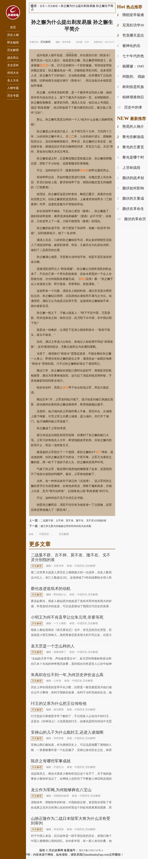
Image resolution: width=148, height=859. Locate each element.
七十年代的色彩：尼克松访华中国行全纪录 (131, 56)
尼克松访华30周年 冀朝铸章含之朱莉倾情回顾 (132, 25)
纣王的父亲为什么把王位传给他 (58, 703)
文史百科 (13, 65)
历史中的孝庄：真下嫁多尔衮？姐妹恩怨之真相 (131, 107)
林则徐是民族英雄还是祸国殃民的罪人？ (131, 87)
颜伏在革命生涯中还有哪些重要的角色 (131, 209)
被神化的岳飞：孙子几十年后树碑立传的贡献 (131, 46)
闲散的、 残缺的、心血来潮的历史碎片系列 (131, 76)
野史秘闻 (13, 42)
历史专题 (13, 95)
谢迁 (65, 387)
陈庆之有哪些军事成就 (51, 761)
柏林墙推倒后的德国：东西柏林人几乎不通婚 (131, 97)
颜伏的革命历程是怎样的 (131, 219)
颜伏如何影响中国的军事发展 (130, 188)
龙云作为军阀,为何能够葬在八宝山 (61, 790)
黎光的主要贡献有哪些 (130, 147)
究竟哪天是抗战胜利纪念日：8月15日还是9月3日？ (130, 35)
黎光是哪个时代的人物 (130, 157)
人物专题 (13, 87)
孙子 (99, 452)
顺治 (83, 278)
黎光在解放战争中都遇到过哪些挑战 (131, 137)
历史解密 (13, 50)
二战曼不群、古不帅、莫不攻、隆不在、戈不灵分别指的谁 (73, 520)
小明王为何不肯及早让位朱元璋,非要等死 (67, 617)
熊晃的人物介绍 (130, 126)
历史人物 (13, 34)
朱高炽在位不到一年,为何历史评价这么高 (67, 675)
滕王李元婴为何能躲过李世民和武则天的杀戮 (66, 526)
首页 (13, 27)
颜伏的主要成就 (130, 198)
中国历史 (44, 534)
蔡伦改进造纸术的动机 (51, 588)
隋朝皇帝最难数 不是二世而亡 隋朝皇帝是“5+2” (130, 15)
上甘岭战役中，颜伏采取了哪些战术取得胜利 (131, 168)
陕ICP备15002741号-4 (91, 850)
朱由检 (84, 170)
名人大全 (13, 80)
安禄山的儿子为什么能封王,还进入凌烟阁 (67, 732)
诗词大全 (13, 72)
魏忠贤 (44, 65)
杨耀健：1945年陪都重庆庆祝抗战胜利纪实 (131, 66)
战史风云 (13, 57)
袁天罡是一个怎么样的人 (53, 646)
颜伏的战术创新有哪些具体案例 (131, 178)
